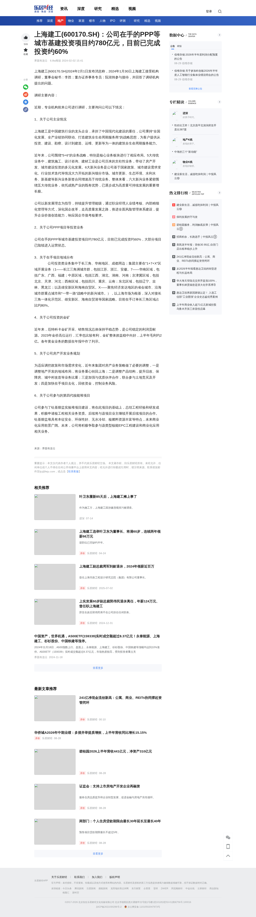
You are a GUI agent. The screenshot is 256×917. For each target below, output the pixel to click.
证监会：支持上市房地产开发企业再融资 (109, 786)
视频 (132, 9)
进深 (185, 113)
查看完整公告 (195, 88)
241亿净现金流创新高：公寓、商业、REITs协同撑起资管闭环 (120, 700)
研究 (98, 9)
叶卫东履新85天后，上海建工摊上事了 (108, 496)
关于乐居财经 (59, 877)
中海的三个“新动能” (185, 151)
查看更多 (98, 667)
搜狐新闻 (103, 888)
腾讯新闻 (79, 888)
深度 (81, 9)
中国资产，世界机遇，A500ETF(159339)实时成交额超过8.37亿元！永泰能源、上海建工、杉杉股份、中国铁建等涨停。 (97, 638)
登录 (209, 11)
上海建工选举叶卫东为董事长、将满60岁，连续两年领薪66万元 (120, 534)
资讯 (64, 9)
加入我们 (97, 877)
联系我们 (79, 877)
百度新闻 (91, 888)
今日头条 (67, 888)
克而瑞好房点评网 (120, 888)
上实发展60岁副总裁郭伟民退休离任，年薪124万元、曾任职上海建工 (119, 603)
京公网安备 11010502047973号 (144, 907)
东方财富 (136, 888)
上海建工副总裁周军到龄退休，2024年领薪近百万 (116, 566)
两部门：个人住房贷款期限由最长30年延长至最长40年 (120, 821)
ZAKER (164, 888)
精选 (115, 9)
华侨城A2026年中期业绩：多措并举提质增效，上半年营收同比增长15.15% (90, 732)
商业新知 (214, 888)
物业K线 (187, 161)
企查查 (147, 888)
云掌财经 (202, 888)
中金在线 (190, 888)
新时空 (75, 892)
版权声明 (114, 877)
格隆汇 (66, 892)
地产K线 (187, 139)
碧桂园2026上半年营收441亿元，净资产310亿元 (115, 751)
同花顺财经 (177, 888)
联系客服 (73, 471)
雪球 (155, 888)
